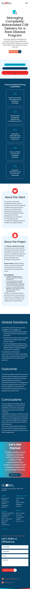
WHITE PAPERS (20, 502)
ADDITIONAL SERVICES (5, 506)
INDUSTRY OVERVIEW (8, 513)
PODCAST (19, 506)
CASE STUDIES (20, 498)
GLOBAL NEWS (20, 517)
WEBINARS (19, 504)
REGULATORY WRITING (5, 499)
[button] (26, 3)
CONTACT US (19, 521)
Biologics (5, 520)
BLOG (17, 500)
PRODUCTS (5, 529)
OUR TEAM (19, 515)
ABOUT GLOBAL (20, 513)
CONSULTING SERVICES (5, 502)
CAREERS (18, 519)
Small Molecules (7, 519)
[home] (7, 3)
